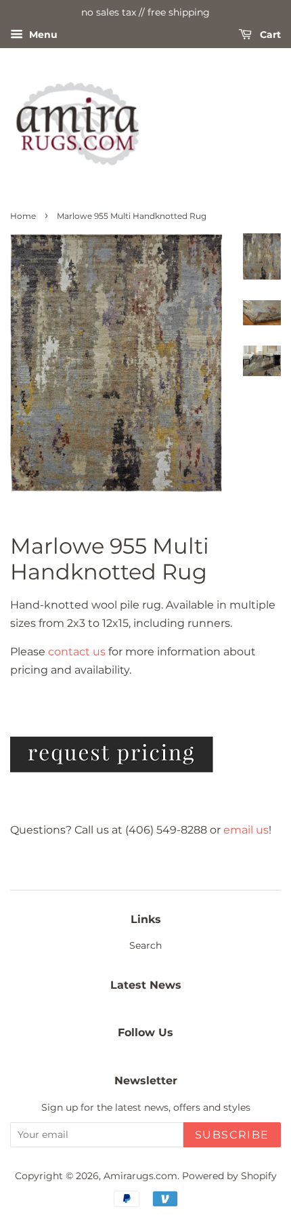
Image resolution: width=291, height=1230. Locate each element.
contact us (77, 651)
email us (246, 829)
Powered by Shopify (229, 1175)
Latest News (145, 985)
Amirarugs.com (140, 1175)
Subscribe (232, 1134)
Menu (42, 34)
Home (23, 216)
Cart (269, 34)
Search (145, 945)
